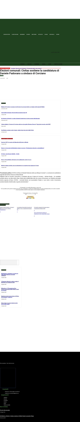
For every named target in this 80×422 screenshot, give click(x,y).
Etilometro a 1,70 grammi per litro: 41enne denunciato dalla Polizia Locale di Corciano (10, 289)
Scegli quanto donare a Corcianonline (30, 193)
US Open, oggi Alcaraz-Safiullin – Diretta (10, 153)
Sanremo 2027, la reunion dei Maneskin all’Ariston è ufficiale (14, 142)
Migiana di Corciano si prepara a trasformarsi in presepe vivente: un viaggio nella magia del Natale (22, 106)
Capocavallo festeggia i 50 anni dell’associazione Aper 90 (14, 112)
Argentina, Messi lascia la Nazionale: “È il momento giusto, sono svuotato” (26, 68)
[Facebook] (62, 34)
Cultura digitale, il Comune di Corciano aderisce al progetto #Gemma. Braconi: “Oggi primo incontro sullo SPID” (26, 124)
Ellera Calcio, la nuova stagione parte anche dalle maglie (9, 303)
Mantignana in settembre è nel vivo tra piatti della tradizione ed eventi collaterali (9, 274)
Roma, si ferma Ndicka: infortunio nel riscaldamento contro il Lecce (16, 159)
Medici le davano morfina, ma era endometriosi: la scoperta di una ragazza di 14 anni (20, 165)
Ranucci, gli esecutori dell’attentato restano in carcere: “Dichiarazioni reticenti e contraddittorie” (22, 148)
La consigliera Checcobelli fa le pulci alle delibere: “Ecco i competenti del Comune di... (24, 208)
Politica (1, 75)
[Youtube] (68, 34)
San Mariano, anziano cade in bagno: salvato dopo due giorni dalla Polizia (17, 130)
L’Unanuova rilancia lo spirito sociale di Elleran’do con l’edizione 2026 (9, 282)
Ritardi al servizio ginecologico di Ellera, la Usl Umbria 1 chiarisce (10, 297)
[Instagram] (66, 34)
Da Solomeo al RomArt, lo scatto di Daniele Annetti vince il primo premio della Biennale (20, 118)
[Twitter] (64, 34)
